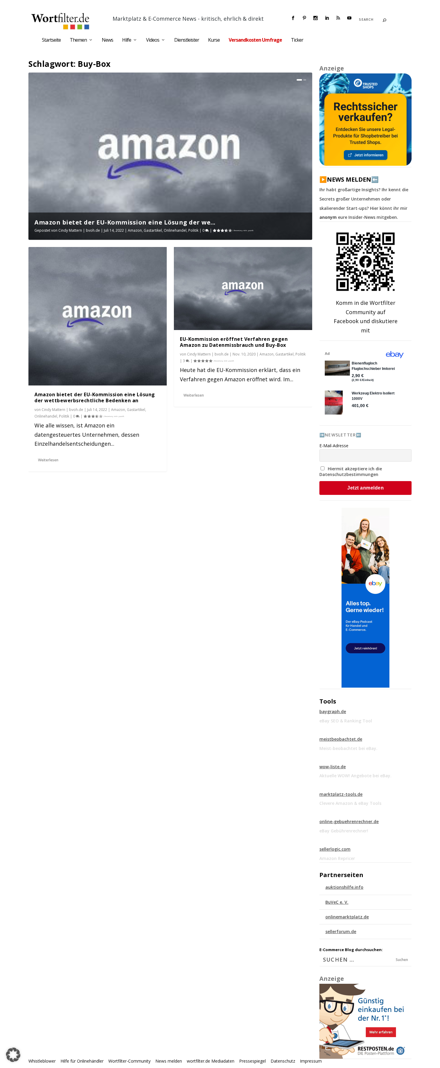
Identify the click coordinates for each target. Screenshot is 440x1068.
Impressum (311, 1061)
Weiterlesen (48, 460)
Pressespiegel (252, 1061)
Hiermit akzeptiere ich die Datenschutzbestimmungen (350, 471)
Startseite (51, 40)
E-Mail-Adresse (333, 445)
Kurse (214, 40)
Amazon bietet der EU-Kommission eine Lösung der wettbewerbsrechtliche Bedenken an (94, 397)
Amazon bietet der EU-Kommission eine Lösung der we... (125, 222)
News (107, 40)
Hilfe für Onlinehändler (82, 1061)
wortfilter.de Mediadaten (210, 1061)
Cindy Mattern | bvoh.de (79, 230)
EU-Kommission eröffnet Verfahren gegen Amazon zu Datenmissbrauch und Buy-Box (234, 342)
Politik (193, 230)
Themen (78, 40)
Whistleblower (42, 1061)
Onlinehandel (175, 230)
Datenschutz (283, 1061)
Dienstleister (186, 40)
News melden (168, 1061)
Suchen (402, 959)
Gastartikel (153, 230)
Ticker (297, 40)
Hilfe (126, 40)
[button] (13, 1055)
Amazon (135, 230)
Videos (152, 40)
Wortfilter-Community (129, 1061)
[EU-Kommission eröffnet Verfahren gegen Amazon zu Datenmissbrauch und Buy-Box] (243, 288)
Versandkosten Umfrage (255, 40)
